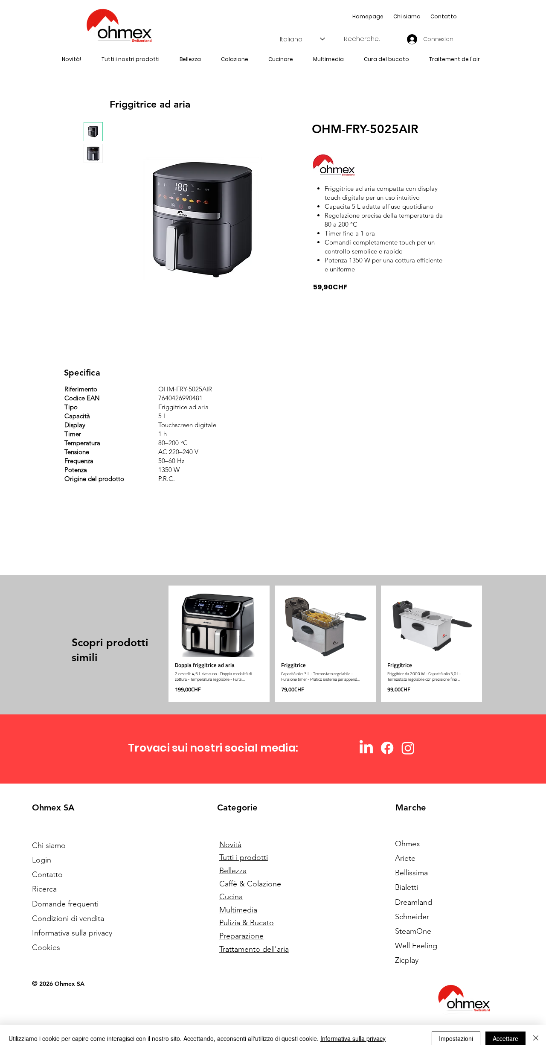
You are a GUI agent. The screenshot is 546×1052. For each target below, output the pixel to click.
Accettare (505, 1038)
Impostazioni (456, 1038)
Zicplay (406, 960)
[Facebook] (387, 748)
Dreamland (413, 902)
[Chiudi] (536, 1038)
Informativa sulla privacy (353, 1038)
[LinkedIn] (366, 748)
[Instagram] (408, 748)
